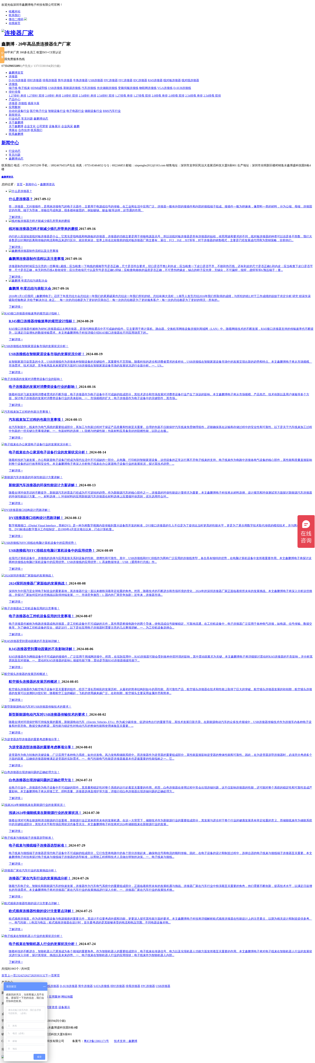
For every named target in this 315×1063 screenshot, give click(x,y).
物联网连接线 (148, 87)
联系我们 (14, 15)
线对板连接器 (172, 80)
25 (23, 975)
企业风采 (67, 126)
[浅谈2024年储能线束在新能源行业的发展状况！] (33, 804)
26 (26, 975)
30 (37, 975)
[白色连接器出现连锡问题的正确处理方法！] (30, 772)
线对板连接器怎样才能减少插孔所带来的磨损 (44, 229)
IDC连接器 (140, 80)
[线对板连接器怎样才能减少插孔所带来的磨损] (39, 220)
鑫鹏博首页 (16, 72)
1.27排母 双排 (142, 95)
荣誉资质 (52, 1007)
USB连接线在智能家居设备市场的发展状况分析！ (47, 354)
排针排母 (14, 91)
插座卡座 (33, 103)
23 (17, 975)
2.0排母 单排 (160, 95)
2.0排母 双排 (176, 95)
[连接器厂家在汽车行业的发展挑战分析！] (29, 870)
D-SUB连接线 (182, 87)
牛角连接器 (80, 80)
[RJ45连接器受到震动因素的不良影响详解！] (30, 641)
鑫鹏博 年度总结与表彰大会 (30, 288)
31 (40, 975)
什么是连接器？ (21, 199)
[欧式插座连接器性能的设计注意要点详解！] (30, 903)
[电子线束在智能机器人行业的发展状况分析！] (32, 936)
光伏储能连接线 (107, 87)
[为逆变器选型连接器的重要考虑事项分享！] (30, 739)
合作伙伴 (24, 130)
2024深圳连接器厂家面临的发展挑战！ (39, 583)
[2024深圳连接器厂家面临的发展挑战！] (27, 575)
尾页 (57, 975)
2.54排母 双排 (212, 95)
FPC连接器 (111, 80)
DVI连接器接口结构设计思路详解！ (37, 518)
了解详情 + (16, 217)
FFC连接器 (125, 80)
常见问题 (27, 118)
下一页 (49, 975)
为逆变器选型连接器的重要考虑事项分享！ (42, 747)
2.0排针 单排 (53, 95)
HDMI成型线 (39, 87)
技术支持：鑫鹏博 (125, 1041)
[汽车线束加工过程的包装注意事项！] (26, 411)
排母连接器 (49, 80)
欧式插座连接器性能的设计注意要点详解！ (42, 911)
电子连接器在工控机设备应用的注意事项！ (42, 616)
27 (29, 975)
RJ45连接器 (155, 80)
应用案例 (14, 107)
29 (35, 975)
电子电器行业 (75, 110)
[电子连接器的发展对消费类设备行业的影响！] (32, 379)
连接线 (13, 84)
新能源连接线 (72, 87)
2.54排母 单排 (194, 95)
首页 (20, 184)
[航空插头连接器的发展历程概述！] (24, 673)
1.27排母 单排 (124, 95)
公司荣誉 (42, 126)
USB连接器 (95, 80)
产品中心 (14, 99)
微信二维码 (16, 19)
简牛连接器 (65, 80)
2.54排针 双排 (105, 95)
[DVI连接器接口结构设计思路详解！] (25, 510)
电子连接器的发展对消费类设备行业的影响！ (44, 387)
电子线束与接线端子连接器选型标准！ (39, 845)
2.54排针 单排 (87, 95)
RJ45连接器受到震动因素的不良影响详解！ (43, 649)
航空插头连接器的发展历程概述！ (35, 682)
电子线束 (24, 87)
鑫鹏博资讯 (7, 176)
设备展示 (55, 126)
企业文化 (30, 126)
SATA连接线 (102, 986)
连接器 (13, 76)
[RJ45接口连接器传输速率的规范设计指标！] (30, 313)
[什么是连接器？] (20, 191)
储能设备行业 (93, 110)
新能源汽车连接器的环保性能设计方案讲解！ (44, 485)
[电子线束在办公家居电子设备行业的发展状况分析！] (36, 444)
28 (32, 975)
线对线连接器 (190, 80)
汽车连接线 (88, 87)
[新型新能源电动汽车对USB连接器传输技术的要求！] (36, 706)
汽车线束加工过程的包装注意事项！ (37, 419)
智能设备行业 (57, 110)
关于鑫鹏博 (16, 122)
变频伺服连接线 (128, 87)
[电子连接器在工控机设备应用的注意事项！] (30, 608)
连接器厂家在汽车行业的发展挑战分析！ (40, 878)
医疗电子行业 (38, 110)
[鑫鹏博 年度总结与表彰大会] (28, 280)
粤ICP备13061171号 (96, 1041)
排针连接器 (34, 80)
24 (20, 975)
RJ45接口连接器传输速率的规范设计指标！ (43, 321)
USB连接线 (55, 87)
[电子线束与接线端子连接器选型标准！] (27, 837)
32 (43, 975)
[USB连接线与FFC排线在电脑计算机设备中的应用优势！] (39, 542)
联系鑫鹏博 (16, 134)
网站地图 (67, 996)
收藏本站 (14, 11)
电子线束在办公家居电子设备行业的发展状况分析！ (49, 452)
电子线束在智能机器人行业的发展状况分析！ (44, 944)
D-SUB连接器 (17, 80)
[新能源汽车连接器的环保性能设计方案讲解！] (32, 477)
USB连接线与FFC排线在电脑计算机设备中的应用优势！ (52, 550)
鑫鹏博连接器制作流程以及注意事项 (37, 259)
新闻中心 (10, 142)
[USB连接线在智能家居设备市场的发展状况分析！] (35, 346)
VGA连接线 (165, 87)
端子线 (13, 87)
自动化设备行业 (19, 110)
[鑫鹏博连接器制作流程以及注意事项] (33, 250)
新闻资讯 (14, 114)
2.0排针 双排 (70, 95)
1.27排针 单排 (17, 95)
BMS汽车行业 (112, 110)
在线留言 (14, 23)
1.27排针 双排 (35, 95)
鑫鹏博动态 (41, 118)
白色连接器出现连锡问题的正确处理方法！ (42, 780)
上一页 (11, 975)
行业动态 (14, 118)
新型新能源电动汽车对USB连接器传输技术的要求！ (49, 714)
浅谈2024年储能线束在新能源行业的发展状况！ (46, 813)
